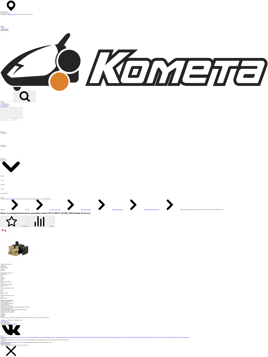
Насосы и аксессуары (19, 337)
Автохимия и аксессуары (127, 337)
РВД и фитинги (85, 337)
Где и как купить (5, 342)
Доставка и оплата (11, 14)
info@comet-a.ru (4, 106)
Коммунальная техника (139, 337)
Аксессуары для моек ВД (31, 337)
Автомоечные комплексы (115, 337)
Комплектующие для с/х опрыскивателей (179, 337)
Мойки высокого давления (53, 337)
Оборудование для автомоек (7, 337)
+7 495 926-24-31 (5, 29)
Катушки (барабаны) (42, 337)
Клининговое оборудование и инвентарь (99, 337)
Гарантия (30, 342)
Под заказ (3, 315)
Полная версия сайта (5, 343)
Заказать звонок (4, 30)
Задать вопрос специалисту (7, 300)
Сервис (10, 342)
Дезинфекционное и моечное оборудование (70, 337)
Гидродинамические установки (152, 337)
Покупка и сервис (13, 198)
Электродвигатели (164, 337)
